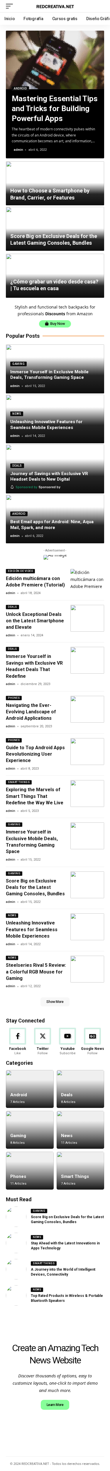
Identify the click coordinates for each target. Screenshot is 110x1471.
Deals (17, 465)
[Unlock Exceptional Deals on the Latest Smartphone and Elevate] (87, 618)
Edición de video (20, 571)
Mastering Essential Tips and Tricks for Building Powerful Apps (55, 108)
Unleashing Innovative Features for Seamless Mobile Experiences (46, 424)
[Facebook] (17, 1042)
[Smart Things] (80, 1171)
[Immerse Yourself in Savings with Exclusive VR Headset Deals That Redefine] (87, 660)
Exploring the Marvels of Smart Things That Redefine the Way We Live (34, 796)
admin (18, 150)
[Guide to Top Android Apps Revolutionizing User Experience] (87, 751)
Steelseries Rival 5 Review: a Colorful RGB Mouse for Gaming (36, 971)
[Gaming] (30, 1130)
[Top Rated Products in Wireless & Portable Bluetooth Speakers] (16, 1295)
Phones (14, 697)
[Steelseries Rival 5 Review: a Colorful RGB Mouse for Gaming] (87, 969)
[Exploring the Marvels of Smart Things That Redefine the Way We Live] (87, 793)
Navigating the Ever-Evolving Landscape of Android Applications (31, 712)
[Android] (30, 1089)
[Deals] (80, 1089)
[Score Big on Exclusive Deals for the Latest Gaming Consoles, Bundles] (87, 884)
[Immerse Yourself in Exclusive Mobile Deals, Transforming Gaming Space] (87, 835)
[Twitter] (42, 1042)
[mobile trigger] (11, 6)
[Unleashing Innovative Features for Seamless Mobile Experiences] (87, 926)
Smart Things (19, 782)
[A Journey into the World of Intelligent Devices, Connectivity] (16, 1269)
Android (20, 88)
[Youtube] (67, 1042)
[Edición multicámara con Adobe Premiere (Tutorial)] (87, 582)
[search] (99, 6)
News (16, 413)
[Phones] (30, 1171)
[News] (80, 1130)
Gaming (18, 363)
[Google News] (92, 1042)
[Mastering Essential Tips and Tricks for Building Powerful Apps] (55, 60)
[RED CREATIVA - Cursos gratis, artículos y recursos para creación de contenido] (55, 6)
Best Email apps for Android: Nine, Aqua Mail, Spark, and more (52, 524)
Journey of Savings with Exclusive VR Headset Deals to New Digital (49, 476)
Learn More (55, 1405)
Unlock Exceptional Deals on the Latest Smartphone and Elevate (35, 621)
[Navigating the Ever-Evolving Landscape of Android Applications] (87, 709)
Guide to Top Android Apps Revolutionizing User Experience (35, 754)
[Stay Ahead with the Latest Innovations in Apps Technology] (16, 1243)
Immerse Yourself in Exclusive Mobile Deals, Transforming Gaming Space (49, 374)
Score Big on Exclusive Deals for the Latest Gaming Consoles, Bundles (53, 239)
